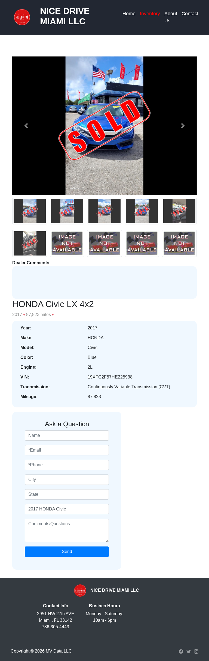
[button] (26, 125)
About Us (170, 17)
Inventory (150, 13)
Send (67, 551)
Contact (190, 13)
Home (129, 13)
